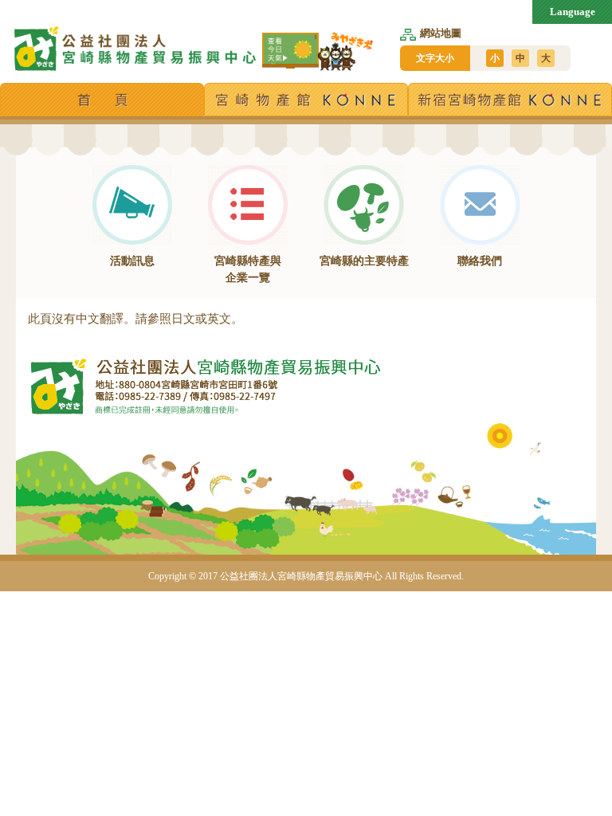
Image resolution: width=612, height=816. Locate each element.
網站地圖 (440, 33)
